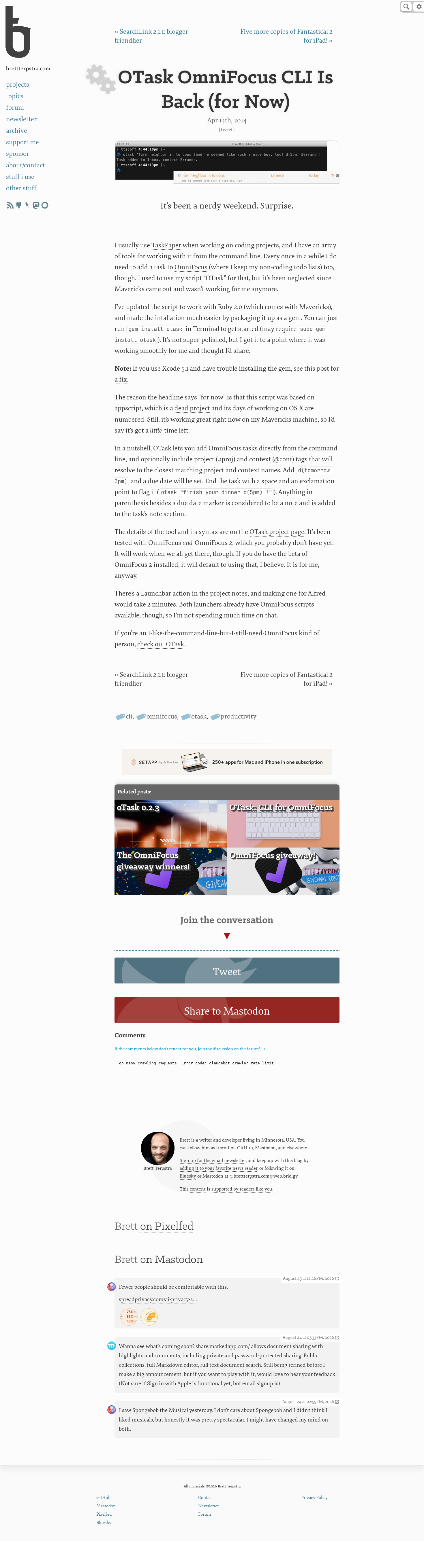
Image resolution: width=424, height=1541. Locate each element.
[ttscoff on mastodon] (36, 205)
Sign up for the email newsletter (213, 1160)
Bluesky (188, 1176)
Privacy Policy (314, 1497)
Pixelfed (104, 1514)
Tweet (227, 129)
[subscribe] (10, 205)
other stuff (21, 188)
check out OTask (160, 644)
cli (129, 716)
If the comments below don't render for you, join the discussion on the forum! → (190, 1049)
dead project (192, 408)
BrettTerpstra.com (28, 69)
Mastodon (265, 1148)
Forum (204, 1514)
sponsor (17, 154)
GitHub (245, 1148)
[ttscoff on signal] (44, 205)
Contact (205, 1497)
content (198, 1189)
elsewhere (297, 1148)
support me (22, 142)
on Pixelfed (167, 1227)
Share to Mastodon (227, 1011)
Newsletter (208, 1506)
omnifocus (162, 716)
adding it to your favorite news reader (218, 1168)
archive (16, 131)
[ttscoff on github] (18, 205)
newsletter (21, 119)
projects (17, 85)
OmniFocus (191, 267)
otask (199, 716)
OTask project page (276, 532)
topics (14, 96)
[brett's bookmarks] (27, 205)
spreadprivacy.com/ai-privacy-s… (158, 1299)
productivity (238, 716)
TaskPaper (166, 245)
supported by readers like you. (242, 1189)
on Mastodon (171, 1260)
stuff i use (20, 177)
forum (15, 108)
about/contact (25, 165)
